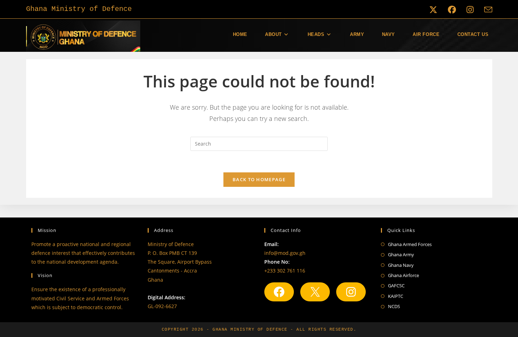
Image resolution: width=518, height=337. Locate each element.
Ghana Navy (401, 265)
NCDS (394, 306)
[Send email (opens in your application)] (485, 10)
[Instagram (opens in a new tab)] (470, 10)
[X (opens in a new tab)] (433, 10)
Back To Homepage (259, 179)
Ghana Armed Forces (410, 244)
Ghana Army (401, 254)
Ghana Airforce (403, 275)
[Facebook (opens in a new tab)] (452, 10)
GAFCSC (396, 285)
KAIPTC (395, 296)
